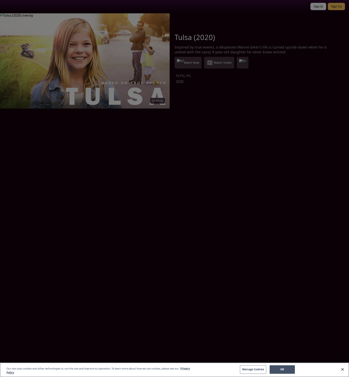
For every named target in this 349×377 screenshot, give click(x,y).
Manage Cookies (253, 369)
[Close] (342, 369)
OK (282, 369)
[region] (174, 370)
